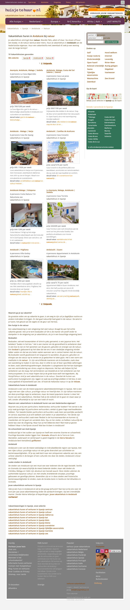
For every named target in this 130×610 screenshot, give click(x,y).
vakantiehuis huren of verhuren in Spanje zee (28, 533)
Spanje (25, 28)
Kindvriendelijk (93, 59)
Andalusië (92, 114)
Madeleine (100, 568)
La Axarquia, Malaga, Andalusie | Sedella (60, 191)
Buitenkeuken (102, 579)
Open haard (92, 62)
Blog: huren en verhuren (19, 568)
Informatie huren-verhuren (20, 563)
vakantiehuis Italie (75, 563)
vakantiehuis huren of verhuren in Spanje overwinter (31, 525)
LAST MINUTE (114, 21)
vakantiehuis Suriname (77, 566)
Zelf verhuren (80, 2)
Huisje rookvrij (93, 56)
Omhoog (98, 583)
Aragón (91, 120)
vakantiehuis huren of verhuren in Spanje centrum (30, 509)
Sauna (89, 69)
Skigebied (109, 69)
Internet (108, 56)
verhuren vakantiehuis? (76, 583)
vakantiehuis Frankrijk (76, 555)
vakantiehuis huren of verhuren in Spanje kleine (29, 523)
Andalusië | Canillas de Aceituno (60, 131)
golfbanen (36, 440)
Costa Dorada (109, 120)
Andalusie (36, 28)
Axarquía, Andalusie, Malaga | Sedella (26, 70)
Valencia (107, 136)
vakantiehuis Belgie (75, 552)
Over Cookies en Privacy (18, 571)
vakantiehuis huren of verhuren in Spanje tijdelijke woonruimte (36, 528)
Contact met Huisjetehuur (19, 566)
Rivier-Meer (110, 62)
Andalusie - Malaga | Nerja (21, 131)
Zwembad (91, 81)
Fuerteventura (110, 125)
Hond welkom (111, 52)
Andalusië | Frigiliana (19, 249)
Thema (68, 2)
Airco (98, 576)
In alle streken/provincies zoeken (101, 147)
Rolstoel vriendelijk (95, 66)
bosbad (15, 349)
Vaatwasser (110, 72)
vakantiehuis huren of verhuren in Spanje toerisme (30, 531)
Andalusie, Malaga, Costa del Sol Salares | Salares (60, 71)
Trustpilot (100, 546)
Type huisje (32, 2)
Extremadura (109, 122)
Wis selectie (13, 58)
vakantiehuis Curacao (76, 569)
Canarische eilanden (92, 126)
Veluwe (77, 381)
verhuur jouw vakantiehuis (78, 546)
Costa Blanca (93, 133)
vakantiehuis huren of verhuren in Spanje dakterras (30, 515)
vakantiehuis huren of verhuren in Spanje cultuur (29, 512)
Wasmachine (92, 78)
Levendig (109, 59)
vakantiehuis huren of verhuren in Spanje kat (28, 517)
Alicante (91, 111)
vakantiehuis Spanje (75, 558)
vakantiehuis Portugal (76, 560)
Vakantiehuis (13, 28)
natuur (51, 36)
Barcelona (92, 122)
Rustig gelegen (111, 66)
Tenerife (107, 133)
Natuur (47, 28)
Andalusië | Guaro (54, 249)
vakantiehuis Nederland (77, 549)
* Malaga (91, 117)
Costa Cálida (93, 139)
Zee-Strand (109, 78)
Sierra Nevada (66, 438)
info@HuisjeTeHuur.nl (80, 590)
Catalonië (92, 131)
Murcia (107, 131)
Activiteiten (44, 2)
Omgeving (57, 2)
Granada (45, 435)
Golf (89, 52)
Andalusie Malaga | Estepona (22, 190)
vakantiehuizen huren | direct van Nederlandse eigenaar (30, 15)
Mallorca (108, 128)
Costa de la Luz (94, 142)
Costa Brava (93, 136)
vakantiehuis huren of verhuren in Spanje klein (28, 520)
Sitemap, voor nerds (17, 574)
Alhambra (12, 588)
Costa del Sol (109, 117)
